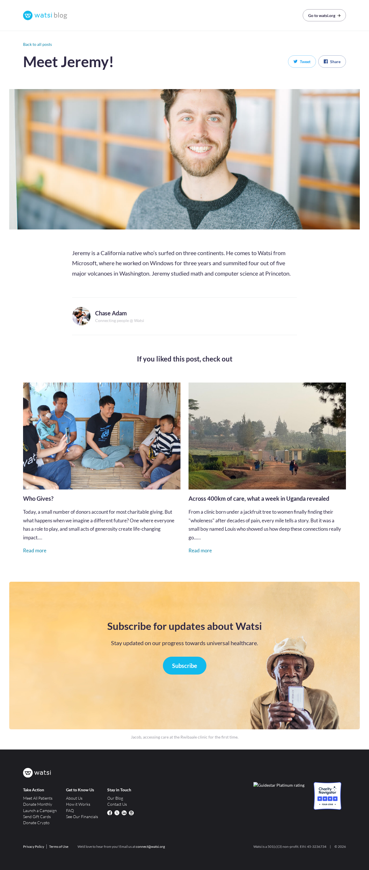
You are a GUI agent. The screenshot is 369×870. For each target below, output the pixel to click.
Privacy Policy (33, 846)
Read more (34, 550)
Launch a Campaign (40, 810)
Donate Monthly (37, 804)
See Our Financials (82, 816)
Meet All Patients (37, 798)
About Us (74, 798)
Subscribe (184, 665)
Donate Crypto (36, 822)
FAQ (70, 810)
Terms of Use (58, 846)
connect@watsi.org (150, 846)
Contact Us (117, 804)
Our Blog (115, 798)
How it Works (78, 804)
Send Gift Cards (37, 816)
